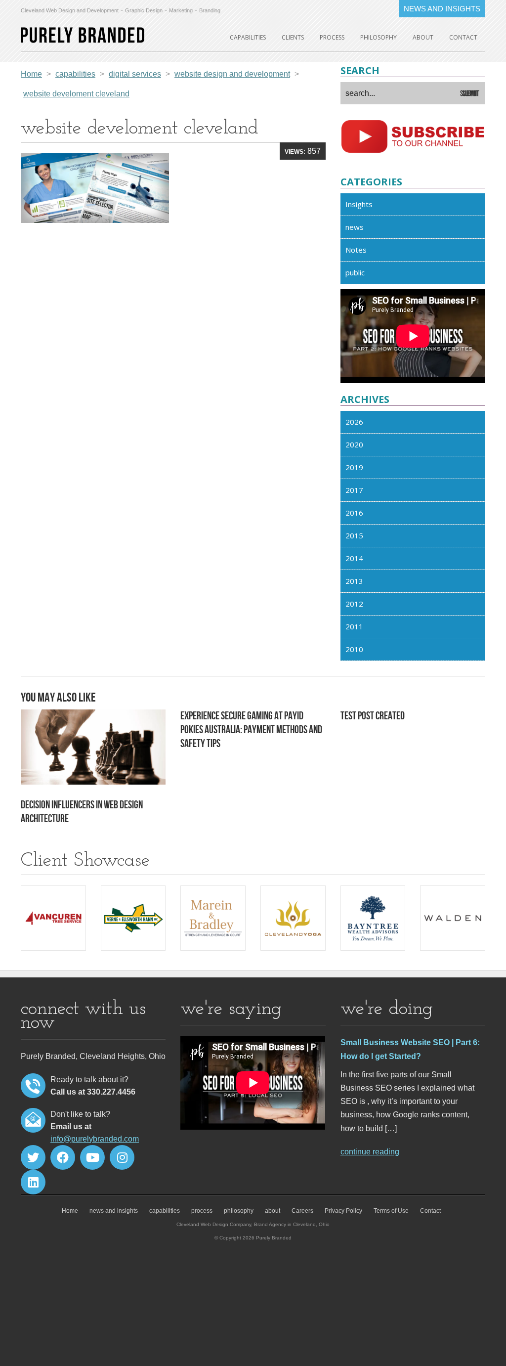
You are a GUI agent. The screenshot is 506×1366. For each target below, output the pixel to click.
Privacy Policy (343, 1210)
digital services (135, 74)
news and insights (113, 1210)
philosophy (378, 37)
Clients (293, 37)
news (354, 227)
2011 (354, 626)
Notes (356, 250)
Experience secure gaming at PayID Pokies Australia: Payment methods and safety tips (251, 729)
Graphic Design (144, 10)
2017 (354, 490)
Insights (359, 204)
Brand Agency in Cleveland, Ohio (292, 1224)
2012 (354, 604)
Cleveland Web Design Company (213, 1224)
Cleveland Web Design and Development (70, 10)
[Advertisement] (173, 306)
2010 (354, 649)
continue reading (369, 1151)
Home (31, 74)
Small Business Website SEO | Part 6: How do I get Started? (410, 1049)
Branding (209, 10)
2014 (354, 558)
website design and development (232, 74)
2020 (354, 444)
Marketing (181, 10)
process (332, 37)
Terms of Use (391, 1210)
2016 (354, 513)
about (423, 37)
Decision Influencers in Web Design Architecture (82, 812)
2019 (354, 467)
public (355, 272)
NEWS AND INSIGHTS (442, 8)
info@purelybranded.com (94, 1139)
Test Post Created (372, 716)
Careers (302, 1210)
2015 (354, 535)
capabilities (248, 37)
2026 (354, 422)
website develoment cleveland (76, 93)
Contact (463, 37)
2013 (354, 581)
